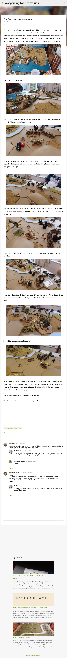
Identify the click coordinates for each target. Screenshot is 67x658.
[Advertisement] (33, 539)
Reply (11, 469)
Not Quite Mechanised (10, 428)
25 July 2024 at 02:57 (31, 461)
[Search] (41, 3)
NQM (20, 428)
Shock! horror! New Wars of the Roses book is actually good (30, 607)
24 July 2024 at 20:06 (25, 450)
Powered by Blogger (34, 655)
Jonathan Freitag (19, 461)
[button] (4, 25)
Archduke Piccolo (14, 472)
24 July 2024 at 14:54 (20, 443)
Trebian (16, 450)
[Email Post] (4, 426)
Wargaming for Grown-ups (22, 3)
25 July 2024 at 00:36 (26, 472)
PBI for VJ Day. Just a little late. (21, 637)
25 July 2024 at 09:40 (25, 486)
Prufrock (12, 443)
